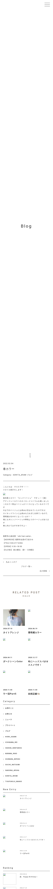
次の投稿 (43, 571)
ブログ (30, 475)
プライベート (10, 725)
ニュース (8, 719)
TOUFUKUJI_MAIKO (13, 781)
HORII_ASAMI (11, 737)
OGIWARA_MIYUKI (12, 759)
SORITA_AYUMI (19, 475)
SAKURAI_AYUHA (12, 770)
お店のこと (9, 708)
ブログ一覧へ (26, 566)
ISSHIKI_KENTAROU (13, 748)
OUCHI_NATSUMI (12, 765)
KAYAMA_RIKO (11, 753)
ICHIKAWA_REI (11, 742)
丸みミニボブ (11, 562)
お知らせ (8, 714)
